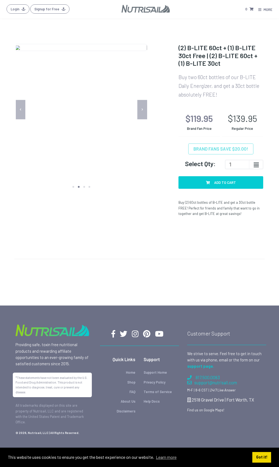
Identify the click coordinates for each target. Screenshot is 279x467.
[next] (142, 109)
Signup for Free (47, 9)
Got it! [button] (262, 457)
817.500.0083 (208, 377)
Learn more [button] (166, 457)
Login (15, 9)
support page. (200, 366)
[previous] (21, 109)
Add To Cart (224, 182)
